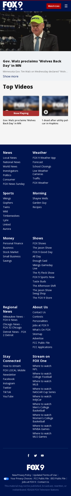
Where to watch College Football (42, 375)
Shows (38, 238)
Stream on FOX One (41, 358)
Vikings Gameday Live (43, 266)
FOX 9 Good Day (42, 252)
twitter (35, 455)
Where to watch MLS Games (42, 435)
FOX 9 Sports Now (43, 277)
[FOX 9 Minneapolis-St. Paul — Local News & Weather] (13, 5)
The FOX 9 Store (42, 297)
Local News (10, 157)
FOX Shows (39, 243)
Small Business (12, 256)
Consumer (9, 179)
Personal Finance (13, 243)
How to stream (12, 366)
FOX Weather (40, 182)
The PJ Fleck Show (43, 272)
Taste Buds (39, 281)
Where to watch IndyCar (42, 398)
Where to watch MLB (42, 382)
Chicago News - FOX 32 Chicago (12, 325)
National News (11, 162)
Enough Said (40, 260)
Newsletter (9, 374)
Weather (40, 152)
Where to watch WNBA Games (42, 427)
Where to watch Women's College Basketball (43, 418)
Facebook (9, 379)
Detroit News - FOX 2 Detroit (14, 333)
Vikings (7, 198)
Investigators (10, 170)
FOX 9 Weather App (44, 157)
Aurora (7, 228)
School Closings (42, 166)
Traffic (36, 178)
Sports (8, 193)
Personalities (40, 321)
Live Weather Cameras (40, 172)
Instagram (9, 383)
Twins (6, 207)
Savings (7, 260)
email (42, 455)
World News (10, 166)
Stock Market (11, 252)
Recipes (37, 207)
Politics (7, 175)
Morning (39, 193)
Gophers (8, 202)
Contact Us (39, 312)
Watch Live (54, 6)
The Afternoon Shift (44, 285)
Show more (10, 76)
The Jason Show (42, 247)
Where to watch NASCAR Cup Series (44, 390)
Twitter (7, 387)
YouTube (8, 396)
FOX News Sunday (14, 184)
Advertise (38, 338)
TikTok (7, 392)
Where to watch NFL (42, 367)
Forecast (38, 162)
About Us (40, 307)
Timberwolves (11, 215)
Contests (38, 316)
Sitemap (37, 334)
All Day (37, 256)
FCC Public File (41, 342)
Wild (5, 211)
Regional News (10, 309)
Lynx (5, 220)
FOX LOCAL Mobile (14, 370)
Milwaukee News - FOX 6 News (14, 318)
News (7, 152)
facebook (28, 455)
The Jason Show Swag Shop (42, 291)
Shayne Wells (40, 198)
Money (8, 238)
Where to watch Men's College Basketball (42, 407)
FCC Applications (42, 347)
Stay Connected (12, 358)
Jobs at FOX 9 (41, 325)
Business (8, 247)
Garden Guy (39, 202)
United (7, 224)
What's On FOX (41, 329)
